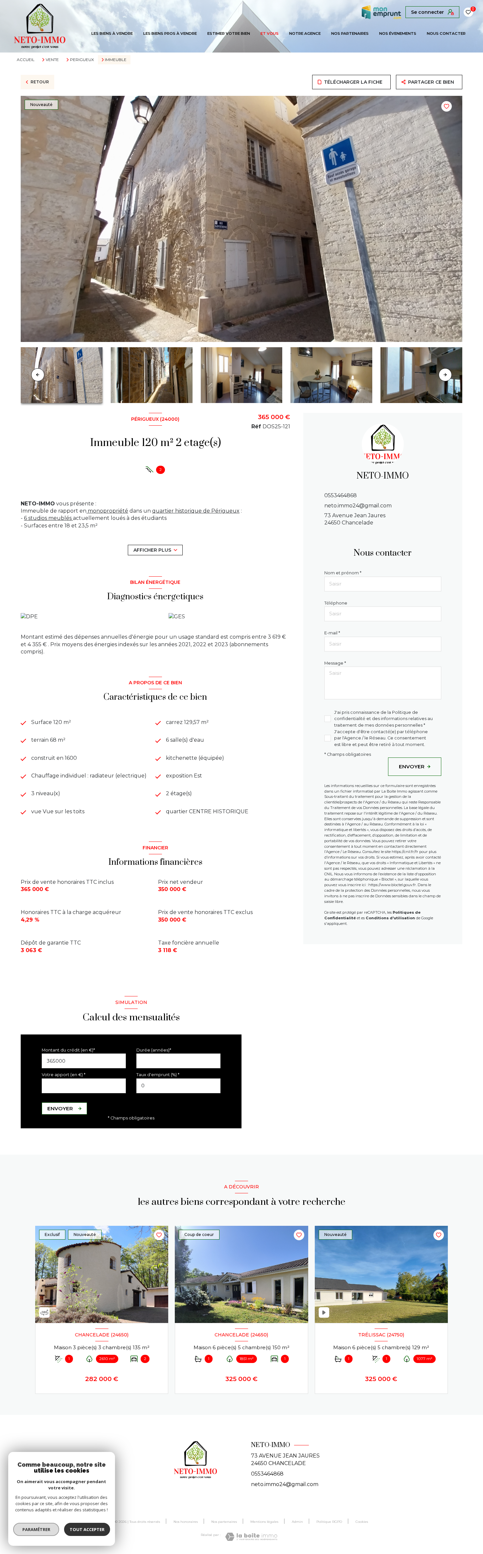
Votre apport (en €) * (63, 1074)
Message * (335, 663)
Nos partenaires (350, 33)
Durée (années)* (153, 1050)
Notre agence (305, 33)
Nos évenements (397, 33)
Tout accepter (87, 1529)
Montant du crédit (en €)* (68, 1050)
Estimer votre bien (228, 33)
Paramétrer (36, 1529)
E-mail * (332, 633)
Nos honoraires (185, 1522)
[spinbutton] (178, 1085)
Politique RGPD (329, 1522)
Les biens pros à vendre (170, 33)
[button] (445, 374)
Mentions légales (264, 1522)
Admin (297, 1522)
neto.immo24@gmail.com (358, 505)
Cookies (362, 1522)
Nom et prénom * (342, 573)
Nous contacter (446, 33)
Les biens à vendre (112, 33)
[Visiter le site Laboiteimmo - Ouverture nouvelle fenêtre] (251, 1537)
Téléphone (335, 603)
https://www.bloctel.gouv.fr (392, 885)
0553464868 (340, 496)
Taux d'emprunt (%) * (157, 1074)
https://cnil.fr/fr (405, 852)
